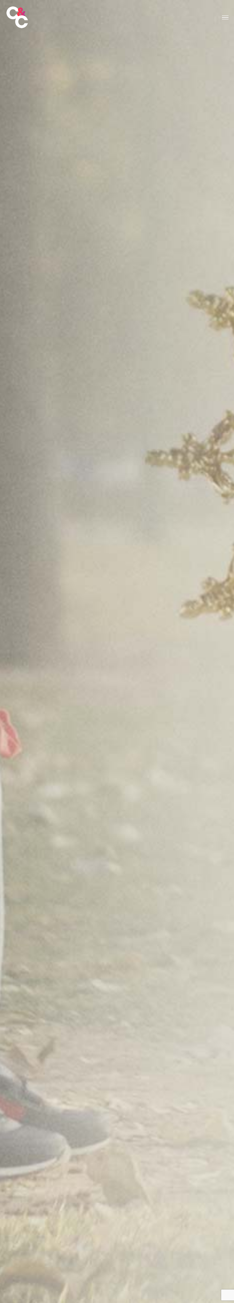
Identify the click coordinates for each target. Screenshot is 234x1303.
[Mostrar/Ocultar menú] (225, 18)
